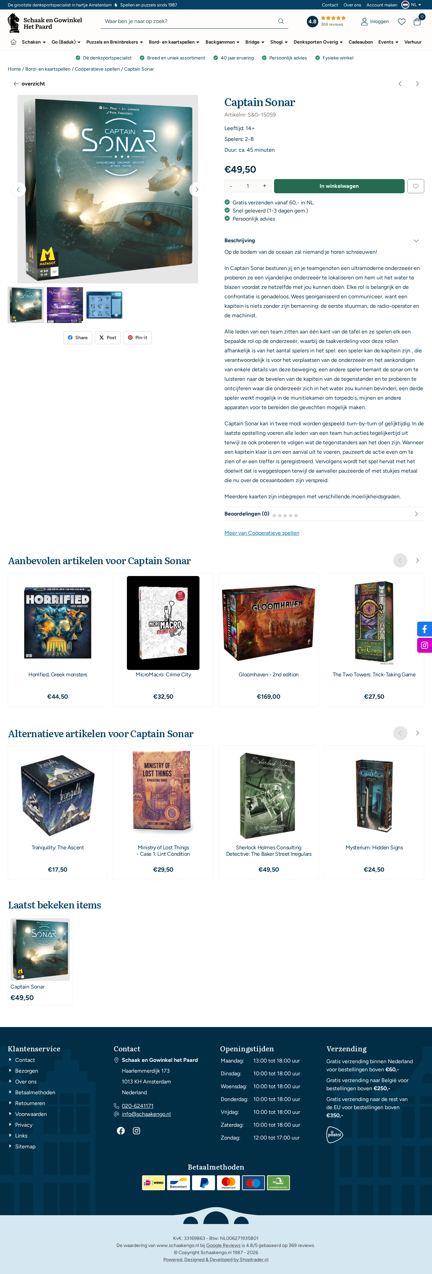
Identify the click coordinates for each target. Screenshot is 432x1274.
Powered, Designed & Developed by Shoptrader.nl (215, 1260)
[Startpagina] (13, 41)
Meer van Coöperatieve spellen (261, 533)
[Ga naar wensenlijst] (402, 22)
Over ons (352, 4)
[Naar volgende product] (417, 84)
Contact (330, 4)
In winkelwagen (339, 186)
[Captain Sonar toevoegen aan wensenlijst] (415, 186)
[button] (412, 4)
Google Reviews (223, 1245)
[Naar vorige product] (400, 84)
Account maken (382, 4)
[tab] (324, 240)
